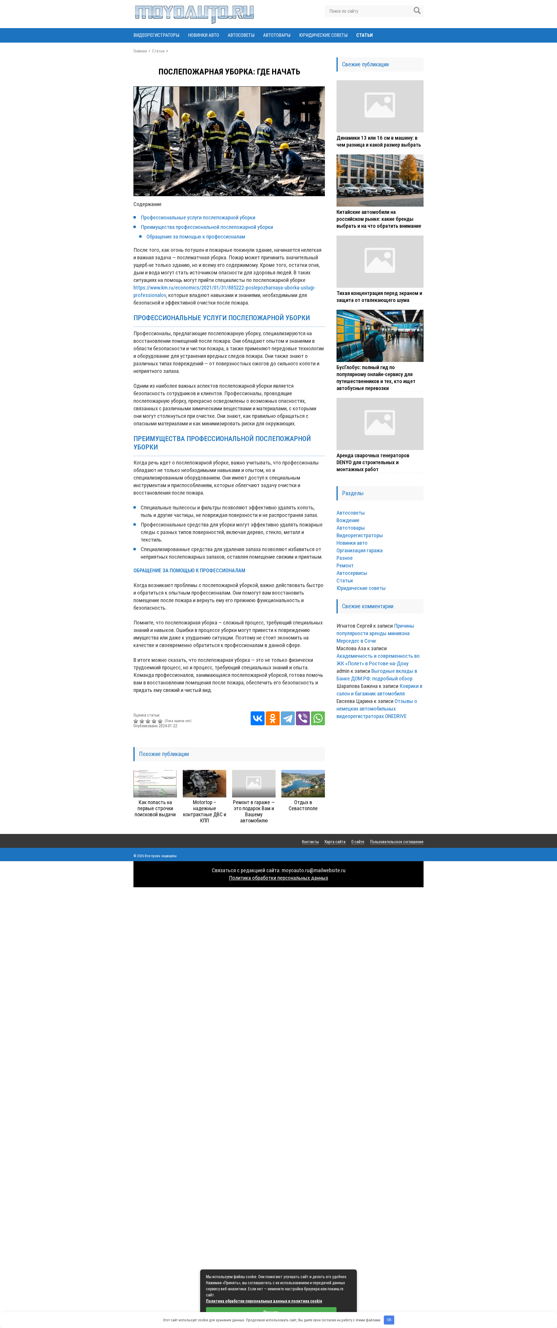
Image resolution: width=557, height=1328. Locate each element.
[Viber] (303, 718)
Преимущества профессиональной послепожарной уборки (207, 227)
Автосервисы (352, 573)
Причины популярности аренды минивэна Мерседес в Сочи (375, 633)
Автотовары (276, 35)
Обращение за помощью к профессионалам (196, 236)
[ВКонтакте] (258, 718)
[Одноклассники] (273, 718)
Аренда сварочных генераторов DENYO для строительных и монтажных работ (373, 462)
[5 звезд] (161, 721)
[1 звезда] (136, 721)
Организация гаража (360, 550)
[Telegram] (288, 718)
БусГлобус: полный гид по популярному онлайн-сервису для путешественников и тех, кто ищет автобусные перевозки (376, 377)
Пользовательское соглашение (397, 841)
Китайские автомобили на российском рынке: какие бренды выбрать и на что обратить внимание (379, 219)
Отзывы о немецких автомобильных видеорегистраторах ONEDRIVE (377, 708)
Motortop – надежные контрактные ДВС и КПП (204, 811)
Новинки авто (203, 35)
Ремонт (345, 565)
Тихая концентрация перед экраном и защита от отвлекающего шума (379, 296)
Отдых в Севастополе (303, 805)
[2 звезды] (143, 721)
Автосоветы (241, 35)
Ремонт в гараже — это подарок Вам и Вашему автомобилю (254, 811)
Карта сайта (335, 841)
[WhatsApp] (318, 718)
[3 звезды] (149, 721)
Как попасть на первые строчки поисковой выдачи (155, 808)
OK (389, 1320)
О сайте (357, 841)
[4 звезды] (155, 721)
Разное (345, 558)
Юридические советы (323, 35)
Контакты (310, 841)
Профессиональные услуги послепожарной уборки (198, 217)
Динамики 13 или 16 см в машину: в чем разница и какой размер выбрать (379, 141)
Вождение (348, 520)
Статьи (364, 35)
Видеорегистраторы (156, 35)
